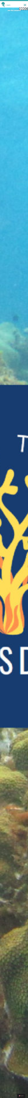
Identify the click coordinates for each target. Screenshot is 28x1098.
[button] (25, 5)
